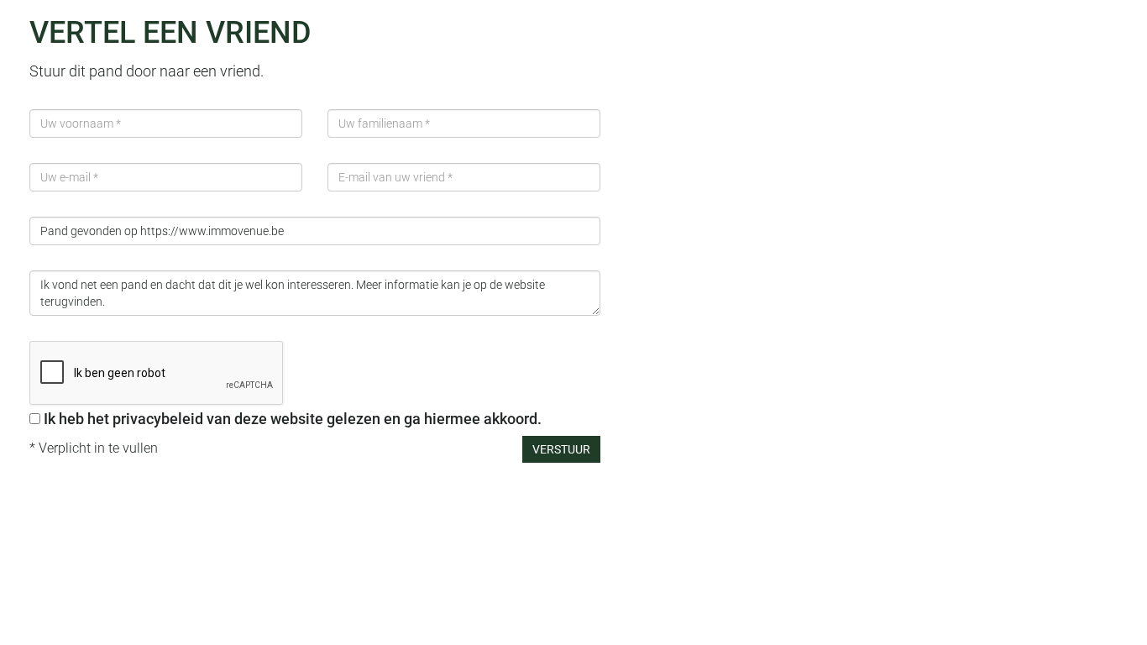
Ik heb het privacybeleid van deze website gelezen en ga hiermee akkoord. (293, 418)
